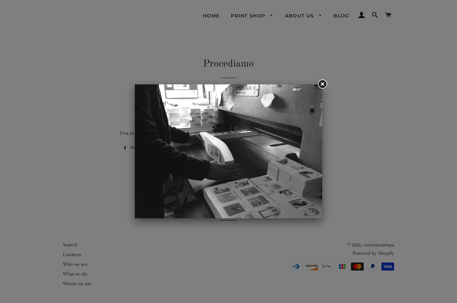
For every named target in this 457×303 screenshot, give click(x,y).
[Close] (322, 84)
